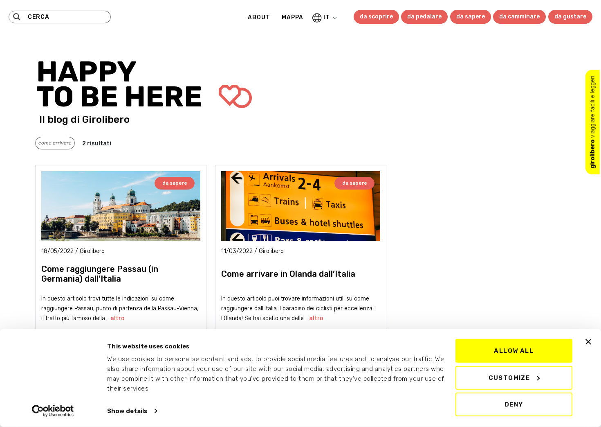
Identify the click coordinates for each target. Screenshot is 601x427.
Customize (509, 377)
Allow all (514, 351)
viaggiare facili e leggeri (592, 121)
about (259, 17)
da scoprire (376, 16)
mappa (292, 17)
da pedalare (424, 16)
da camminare (519, 16)
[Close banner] (588, 342)
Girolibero (106, 119)
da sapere (470, 16)
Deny (514, 404)
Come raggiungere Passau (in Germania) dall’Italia (99, 274)
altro (117, 318)
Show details (127, 411)
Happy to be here (122, 84)
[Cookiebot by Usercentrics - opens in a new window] (53, 411)
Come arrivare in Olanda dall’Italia (288, 274)
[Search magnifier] (17, 17)
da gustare (570, 16)
